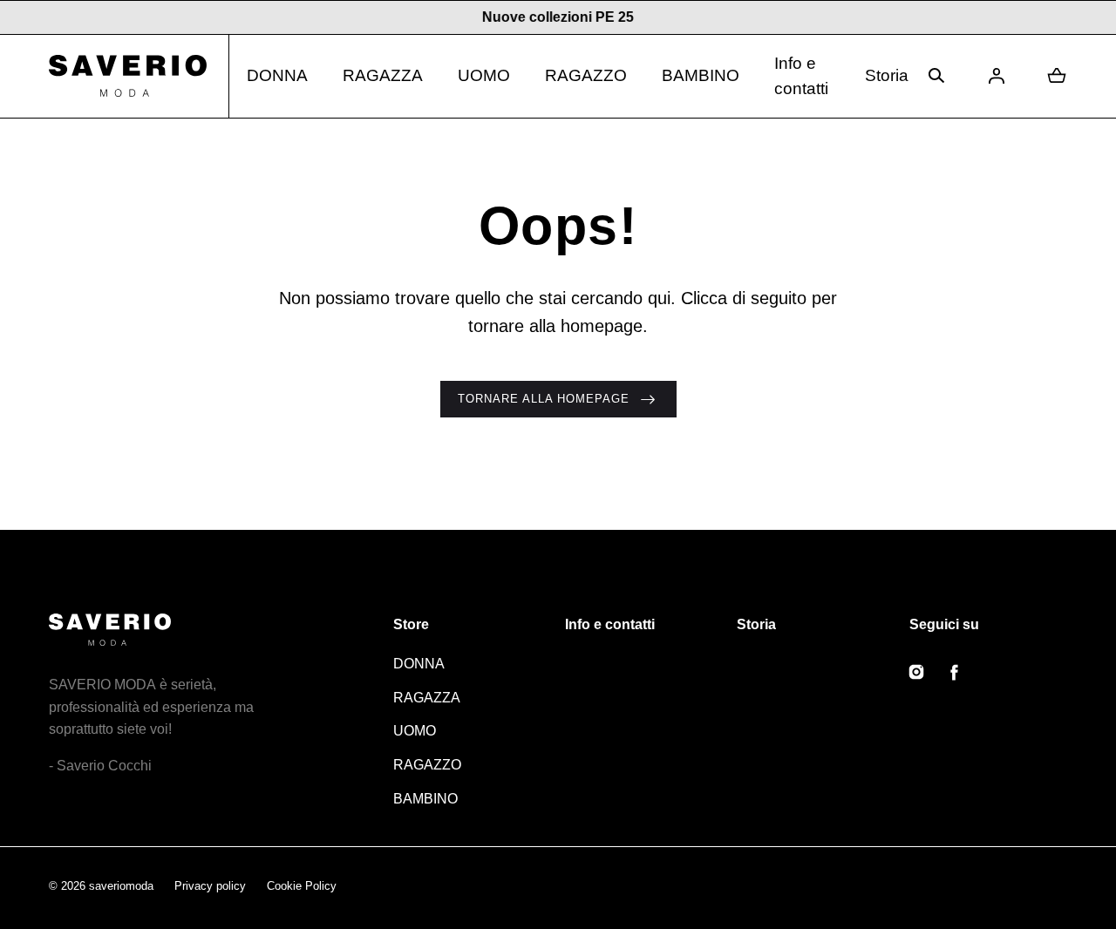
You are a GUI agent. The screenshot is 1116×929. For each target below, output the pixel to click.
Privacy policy (210, 885)
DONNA (277, 75)
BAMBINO (700, 75)
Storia (886, 75)
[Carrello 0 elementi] (1056, 75)
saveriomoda (121, 885)
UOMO (484, 75)
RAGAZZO (586, 75)
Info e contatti (801, 76)
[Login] (996, 75)
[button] (936, 75)
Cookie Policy (302, 885)
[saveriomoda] (139, 76)
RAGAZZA (383, 75)
